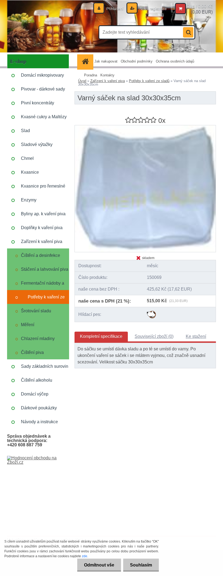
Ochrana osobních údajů (175, 61)
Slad (25, 130)
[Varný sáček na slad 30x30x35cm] (145, 127)
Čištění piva (32, 352)
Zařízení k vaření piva (41, 241)
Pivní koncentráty (37, 103)
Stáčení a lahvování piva (44, 269)
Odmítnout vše (99, 565)
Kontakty (107, 75)
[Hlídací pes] (151, 312)
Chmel (27, 158)
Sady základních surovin (44, 366)
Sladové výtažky (36, 144)
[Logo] (44, 32)
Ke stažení (196, 336)
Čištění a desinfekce (40, 255)
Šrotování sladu (36, 311)
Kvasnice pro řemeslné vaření (43, 188)
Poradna (90, 75)
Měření (27, 324)
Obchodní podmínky (137, 61)
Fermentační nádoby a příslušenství (42, 285)
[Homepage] (86, 61)
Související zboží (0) (154, 336)
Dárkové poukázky (39, 408)
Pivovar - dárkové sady (43, 89)
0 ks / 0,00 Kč (200, 6)
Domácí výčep (34, 394)
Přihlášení (115, 9)
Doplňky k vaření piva (42, 227)
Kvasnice (30, 172)
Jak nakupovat (105, 61)
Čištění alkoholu (36, 380)
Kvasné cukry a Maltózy (44, 116)
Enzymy (28, 200)
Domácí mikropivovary (42, 75)
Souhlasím (141, 565)
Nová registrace (152, 9)
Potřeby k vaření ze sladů (46, 299)
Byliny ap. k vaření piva (43, 213)
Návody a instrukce (39, 421)
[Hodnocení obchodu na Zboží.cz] (38, 458)
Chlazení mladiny (38, 338)
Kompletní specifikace (101, 336)
